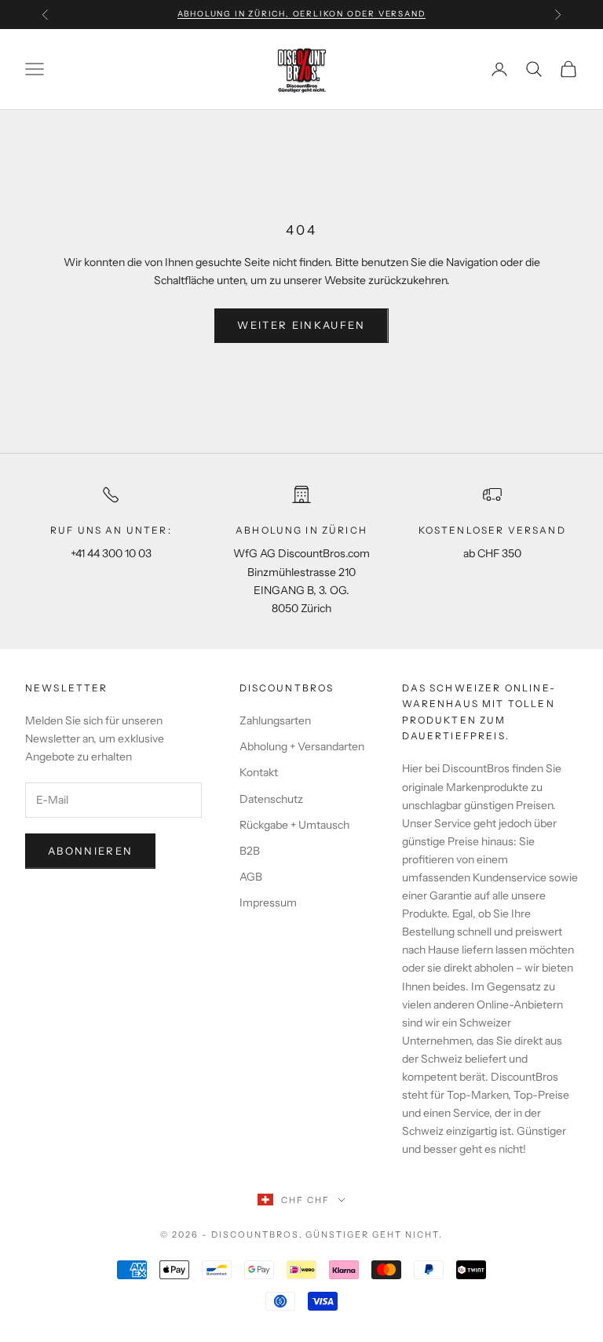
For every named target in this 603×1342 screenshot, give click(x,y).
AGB (250, 877)
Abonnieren (90, 850)
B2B (249, 851)
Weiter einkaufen (301, 325)
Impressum (268, 902)
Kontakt (258, 772)
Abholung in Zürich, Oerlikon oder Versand (301, 14)
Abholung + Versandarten (301, 746)
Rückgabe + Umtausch (294, 825)
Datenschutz (271, 799)
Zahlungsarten (275, 720)
